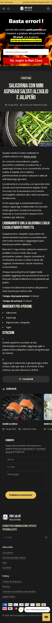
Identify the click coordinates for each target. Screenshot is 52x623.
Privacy (6, 586)
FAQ (4, 562)
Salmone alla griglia (9, 424)
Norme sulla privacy (24, 448)
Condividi (27, 379)
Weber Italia (30, 156)
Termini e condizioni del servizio (19, 591)
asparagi (26, 77)
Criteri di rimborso (12, 581)
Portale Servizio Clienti (14, 557)
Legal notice (8, 596)
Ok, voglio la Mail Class (26, 60)
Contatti (6, 567)
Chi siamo (7, 552)
